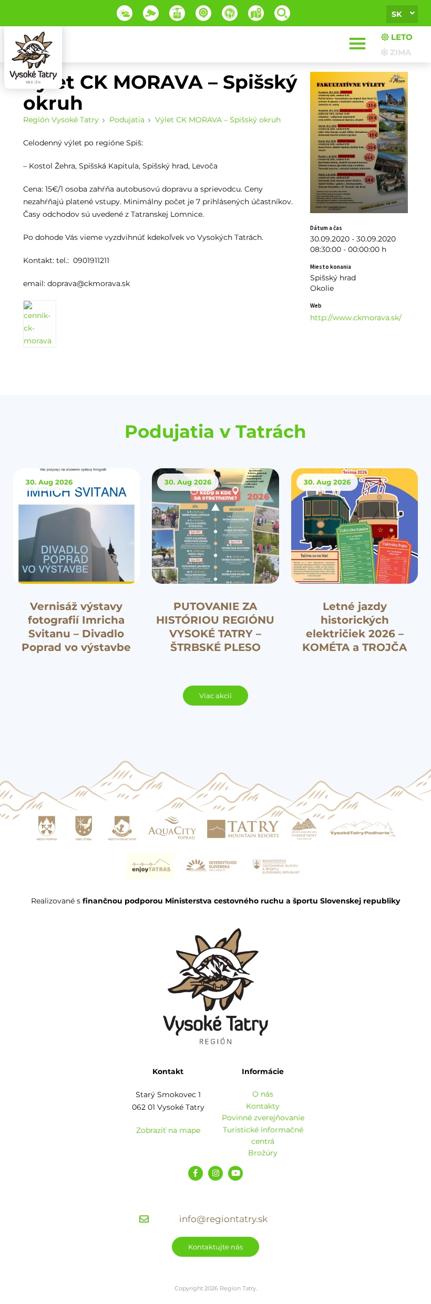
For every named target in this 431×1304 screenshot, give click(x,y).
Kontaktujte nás (215, 1247)
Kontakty (263, 1106)
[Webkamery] (151, 13)
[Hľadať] (282, 13)
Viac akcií (215, 695)
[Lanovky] (177, 13)
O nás (262, 1094)
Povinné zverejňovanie (263, 1117)
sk (397, 14)
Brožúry (263, 1153)
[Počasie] (124, 13)
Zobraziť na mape (168, 1130)
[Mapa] (256, 13)
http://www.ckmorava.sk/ (356, 317)
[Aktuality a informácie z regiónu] (203, 13)
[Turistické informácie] (230, 13)
